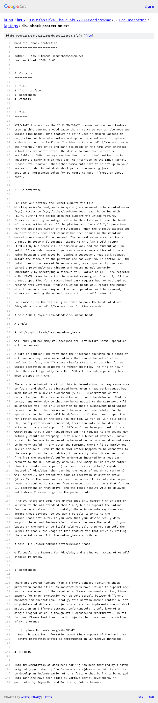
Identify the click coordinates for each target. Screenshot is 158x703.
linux (21, 19)
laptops (11, 25)
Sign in (149, 6)
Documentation (132, 19)
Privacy (36, 697)
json (150, 696)
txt (140, 696)
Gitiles (25, 697)
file (88, 35)
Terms (47, 697)
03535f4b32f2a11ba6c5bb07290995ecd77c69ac (70, 19)
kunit (8, 19)
